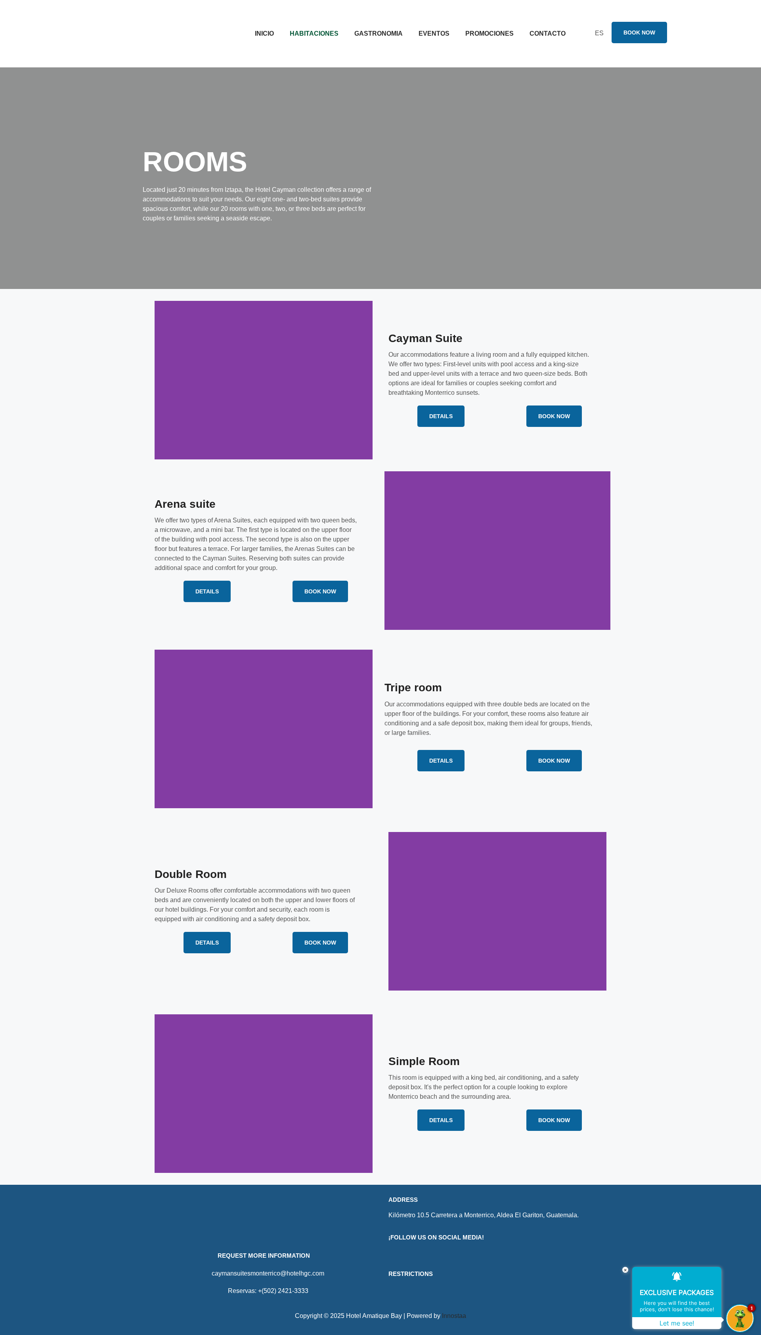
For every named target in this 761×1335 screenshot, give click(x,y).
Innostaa (454, 1315)
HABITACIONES (314, 33)
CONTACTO (548, 33)
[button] (162, 380)
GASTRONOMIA (378, 33)
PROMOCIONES (489, 33)
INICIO (264, 33)
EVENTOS (434, 33)
